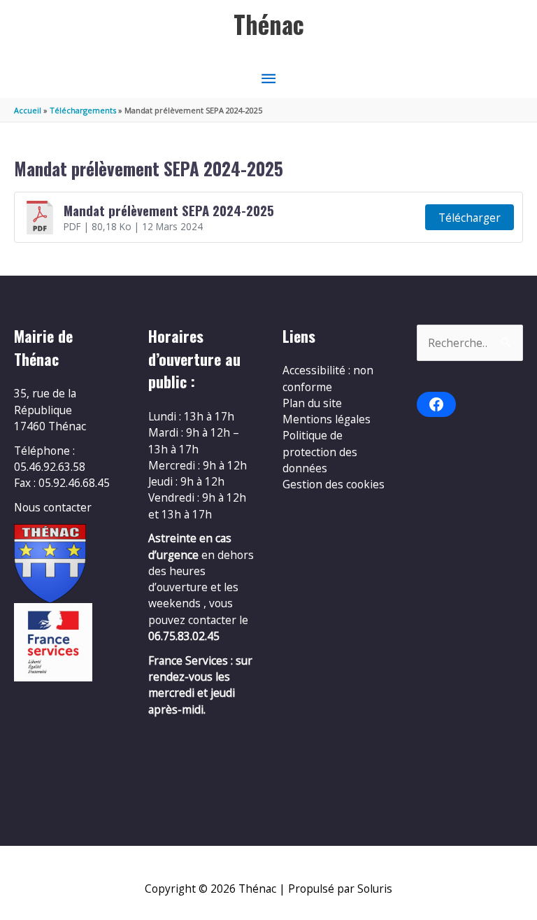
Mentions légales (326, 419)
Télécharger (469, 217)
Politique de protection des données (319, 451)
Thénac (269, 24)
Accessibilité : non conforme (327, 378)
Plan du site (312, 403)
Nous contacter (53, 507)
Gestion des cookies (333, 484)
